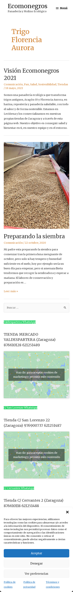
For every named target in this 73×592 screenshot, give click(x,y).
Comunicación (13, 84)
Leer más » (11, 291)
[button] (67, 512)
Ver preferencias (36, 573)
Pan (26, 84)
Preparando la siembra (34, 236)
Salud (33, 84)
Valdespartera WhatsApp (20, 322)
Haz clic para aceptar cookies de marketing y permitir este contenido (36, 374)
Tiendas (62, 84)
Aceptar (36, 553)
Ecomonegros (27, 6)
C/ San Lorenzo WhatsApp (20, 407)
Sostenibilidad (47, 84)
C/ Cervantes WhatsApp (19, 488)
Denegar (36, 563)
